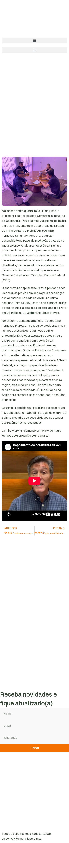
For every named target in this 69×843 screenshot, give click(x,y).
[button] (34, 40)
